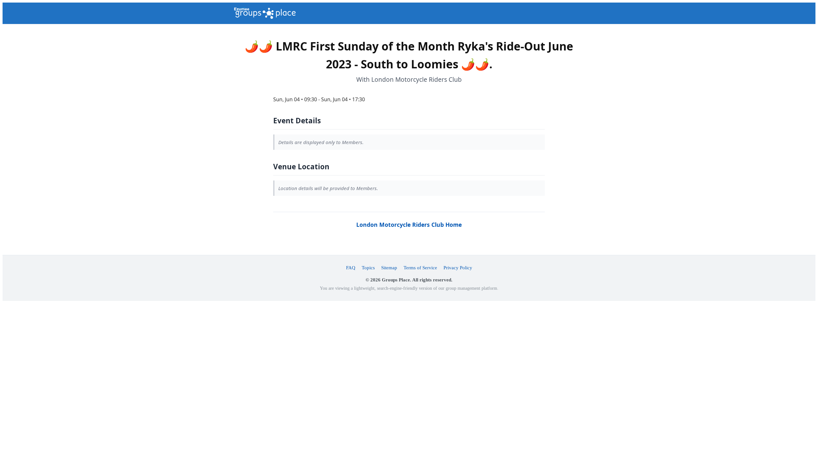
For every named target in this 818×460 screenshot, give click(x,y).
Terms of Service (420, 267)
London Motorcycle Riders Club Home (409, 224)
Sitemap (389, 267)
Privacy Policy (458, 267)
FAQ (350, 267)
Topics (368, 267)
